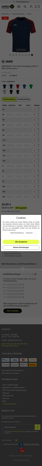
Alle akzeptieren (21, 242)
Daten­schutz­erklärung (17, 233)
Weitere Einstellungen (21, 247)
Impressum (29, 233)
